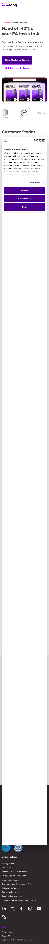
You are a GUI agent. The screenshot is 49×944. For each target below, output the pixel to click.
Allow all (24, 190)
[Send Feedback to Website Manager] (3, 928)
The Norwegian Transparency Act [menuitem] (16, 884)
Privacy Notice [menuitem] (8, 863)
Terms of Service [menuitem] (8, 936)
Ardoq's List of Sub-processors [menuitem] (15, 871)
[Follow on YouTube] (39, 909)
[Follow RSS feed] (4, 917)
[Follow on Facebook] (21, 909)
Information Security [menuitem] (11, 879)
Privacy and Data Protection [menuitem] (14, 875)
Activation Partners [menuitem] (10, 892)
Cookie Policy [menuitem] (8, 867)
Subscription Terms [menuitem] (10, 888)
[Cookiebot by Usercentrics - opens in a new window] (34, 140)
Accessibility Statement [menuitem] (12, 896)
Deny (24, 207)
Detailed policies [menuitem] (9, 857)
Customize (23, 198)
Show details (34, 182)
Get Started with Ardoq (17, 68)
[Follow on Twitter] (13, 909)
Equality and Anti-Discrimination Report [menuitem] (19, 900)
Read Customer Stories (17, 60)
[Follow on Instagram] (30, 909)
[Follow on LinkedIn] (4, 909)
